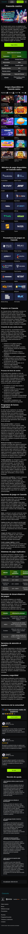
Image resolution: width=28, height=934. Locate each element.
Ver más (14, 770)
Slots (23, 92)
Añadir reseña (14, 717)
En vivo (10, 92)
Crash (16, 92)
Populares (3, 92)
